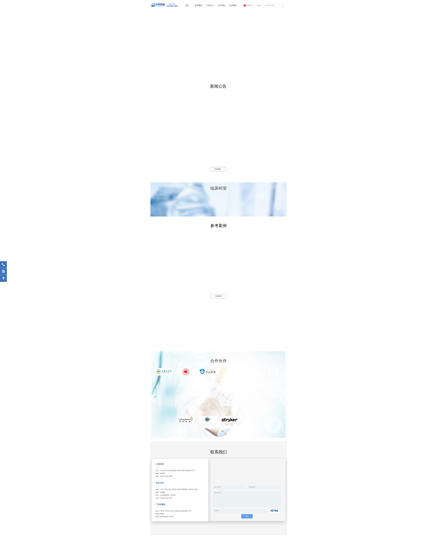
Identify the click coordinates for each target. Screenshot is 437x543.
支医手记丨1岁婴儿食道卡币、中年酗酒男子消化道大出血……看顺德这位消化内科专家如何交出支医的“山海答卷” (264, 119)
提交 (247, 516)
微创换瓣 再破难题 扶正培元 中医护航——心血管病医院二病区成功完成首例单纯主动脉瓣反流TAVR (265, 96)
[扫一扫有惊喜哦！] (247, 471)
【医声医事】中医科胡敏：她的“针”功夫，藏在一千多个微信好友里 (264, 142)
